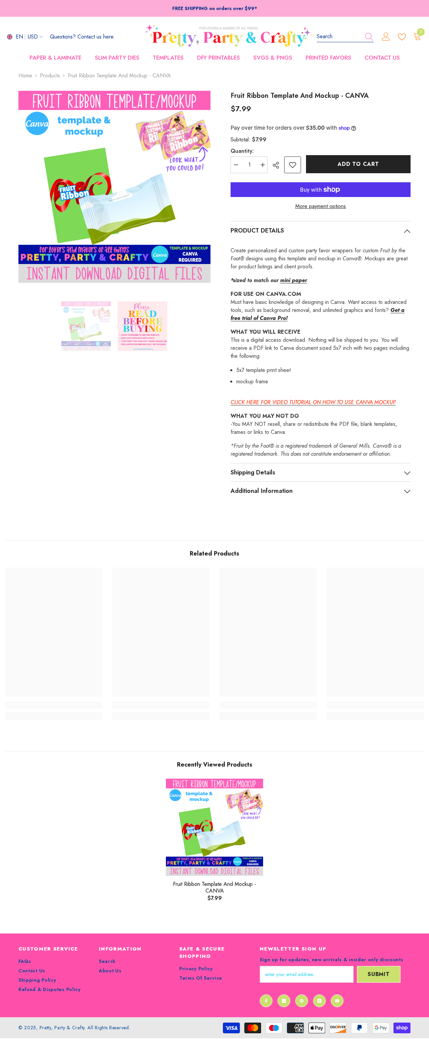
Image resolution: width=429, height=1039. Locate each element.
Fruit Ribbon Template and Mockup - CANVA (214, 887)
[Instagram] (284, 1000)
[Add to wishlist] (292, 164)
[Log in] (386, 37)
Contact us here (95, 37)
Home (25, 75)
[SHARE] (278, 165)
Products (50, 75)
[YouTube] (337, 1000)
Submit (379, 974)
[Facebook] (266, 1000)
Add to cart (358, 164)
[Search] (345, 36)
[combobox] (339, 36)
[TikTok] (319, 1000)
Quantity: (242, 151)
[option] (114, 187)
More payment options (320, 206)
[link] (53, 705)
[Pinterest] (301, 1000)
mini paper (293, 280)
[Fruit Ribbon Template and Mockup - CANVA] (214, 827)
